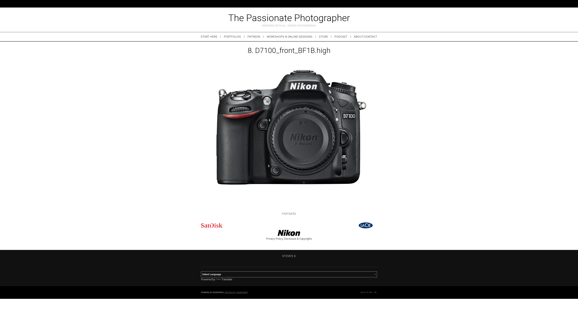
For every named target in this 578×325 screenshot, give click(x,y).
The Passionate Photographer (289, 17)
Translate (226, 279)
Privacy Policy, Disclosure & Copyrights (289, 238)
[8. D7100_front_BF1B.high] (289, 196)
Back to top (366, 292)
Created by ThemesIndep (236, 292)
